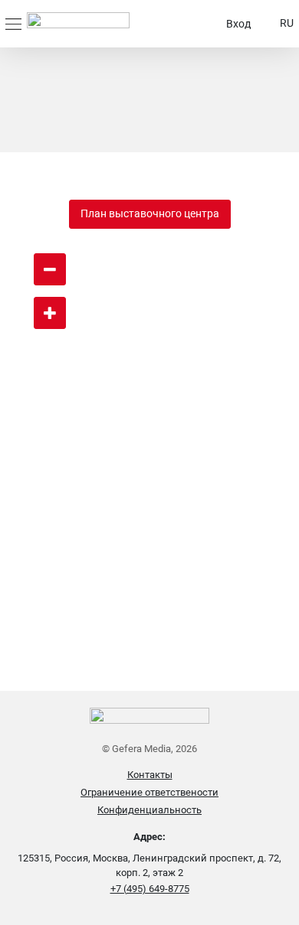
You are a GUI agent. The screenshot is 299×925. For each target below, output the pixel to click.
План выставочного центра (149, 213)
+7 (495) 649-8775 (149, 888)
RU (287, 23)
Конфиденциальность (149, 810)
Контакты (149, 774)
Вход (238, 24)
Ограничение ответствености (149, 792)
